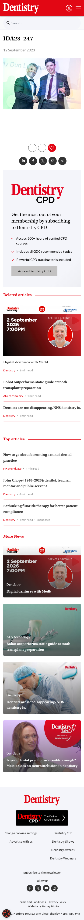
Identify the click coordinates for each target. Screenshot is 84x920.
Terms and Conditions (32, 902)
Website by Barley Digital (44, 906)
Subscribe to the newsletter (42, 872)
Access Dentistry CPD (34, 271)
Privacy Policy (57, 902)
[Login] (69, 8)
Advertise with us (21, 841)
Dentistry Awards (63, 850)
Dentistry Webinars (63, 858)
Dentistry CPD (63, 833)
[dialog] (6, 913)
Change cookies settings (21, 833)
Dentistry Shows (63, 841)
